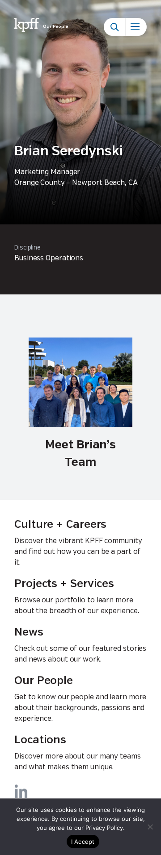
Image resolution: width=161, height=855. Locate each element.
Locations (40, 740)
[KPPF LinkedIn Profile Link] (21, 791)
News (28, 632)
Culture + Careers (60, 525)
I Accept (83, 841)
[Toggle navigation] (136, 27)
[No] (149, 826)
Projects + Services (64, 584)
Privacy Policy (104, 827)
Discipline (27, 248)
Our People (43, 681)
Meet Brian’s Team (80, 454)
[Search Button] (114, 27)
